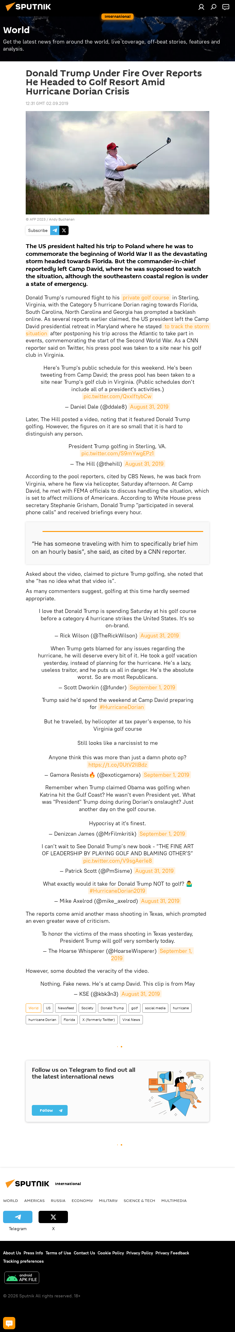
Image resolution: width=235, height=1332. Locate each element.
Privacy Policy (139, 1253)
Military (108, 1200)
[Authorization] (201, 7)
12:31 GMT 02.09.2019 (47, 103)
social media (155, 1008)
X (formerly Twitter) (98, 1019)
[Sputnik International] (30, 12)
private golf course (146, 297)
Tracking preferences (23, 1261)
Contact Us (84, 1253)
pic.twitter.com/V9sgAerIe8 (117, 860)
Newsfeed (66, 1008)
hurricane (181, 1008)
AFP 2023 (38, 219)
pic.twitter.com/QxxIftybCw (117, 396)
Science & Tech (139, 1200)
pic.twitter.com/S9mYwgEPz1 (117, 453)
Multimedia (174, 1200)
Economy (82, 1200)
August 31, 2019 (149, 406)
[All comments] (9, 1323)
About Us (12, 1253)
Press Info (33, 1253)
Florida (69, 1019)
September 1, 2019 (152, 687)
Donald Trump (112, 1008)
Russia (58, 1200)
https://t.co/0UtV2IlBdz (117, 764)
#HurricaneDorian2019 (117, 890)
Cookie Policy (111, 1253)
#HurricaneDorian (122, 706)
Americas (34, 1200)
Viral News (131, 1019)
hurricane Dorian (42, 1019)
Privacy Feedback (172, 1253)
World (33, 1008)
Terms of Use (58, 1253)
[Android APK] (22, 1278)
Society (87, 1008)
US (48, 1008)
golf (134, 1008)
